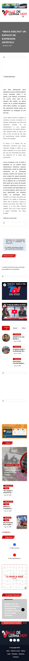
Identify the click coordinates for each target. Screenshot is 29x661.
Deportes (21, 654)
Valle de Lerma (8, 485)
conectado (21, 267)
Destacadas (17, 334)
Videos (16, 465)
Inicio (8, 651)
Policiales (14, 654)
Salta (8, 654)
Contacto (16, 657)
